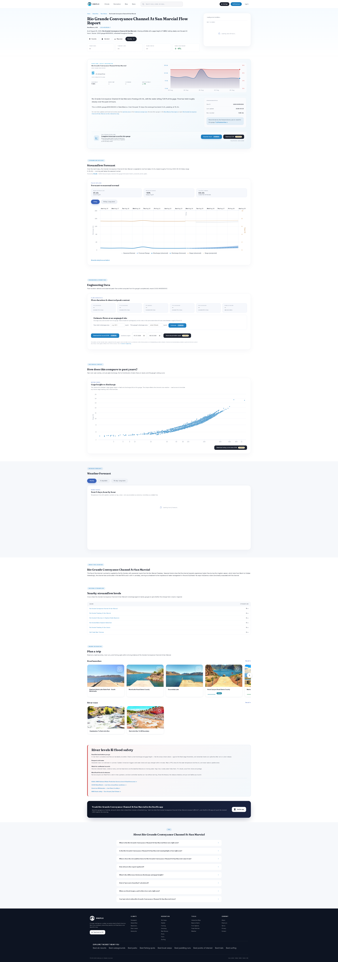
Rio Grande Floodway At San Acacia (99, 627)
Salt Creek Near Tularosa (96, 632)
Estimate (177, 325)
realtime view (126, 112)
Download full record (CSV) (104, 335)
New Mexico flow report (171, 112)
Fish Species (195, 925)
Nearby (129, 39)
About (223, 920)
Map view (118, 39)
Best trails (219, 948)
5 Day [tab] (95, 201)
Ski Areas (164, 920)
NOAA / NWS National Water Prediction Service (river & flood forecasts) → (114, 781)
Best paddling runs (183, 948)
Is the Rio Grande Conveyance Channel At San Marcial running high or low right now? (150, 851)
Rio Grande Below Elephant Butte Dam (100, 622)
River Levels (134, 928)
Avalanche (134, 931)
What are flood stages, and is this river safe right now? (139, 891)
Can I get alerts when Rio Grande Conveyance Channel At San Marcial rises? (147, 899)
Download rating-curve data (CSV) (230, 447)
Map (126, 4)
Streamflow (95, 13)
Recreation (117, 4)
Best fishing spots (147, 948)
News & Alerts (195, 923)
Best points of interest (202, 948)
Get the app (239, 809)
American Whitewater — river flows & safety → (105, 788)
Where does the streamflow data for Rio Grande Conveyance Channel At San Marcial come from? (155, 859)
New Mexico (104, 13)
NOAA (236, 958)
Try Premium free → (221, 122)
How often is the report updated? (131, 867)
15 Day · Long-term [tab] (109, 201)
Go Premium (236, 4)
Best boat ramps (165, 948)
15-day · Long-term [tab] (119, 480)
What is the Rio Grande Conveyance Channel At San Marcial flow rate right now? (149, 843)
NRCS (240, 958)
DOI (247, 958)
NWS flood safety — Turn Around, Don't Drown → (106, 791)
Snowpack (134, 920)
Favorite (92, 39)
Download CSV (233, 136)
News (134, 4)
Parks (162, 934)
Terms (223, 925)
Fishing (163, 925)
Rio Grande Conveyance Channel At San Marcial (103, 608)
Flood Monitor (195, 928)
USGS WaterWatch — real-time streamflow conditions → (108, 785)
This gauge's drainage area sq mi (148, 325)
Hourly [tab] (92, 480)
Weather (193, 931)
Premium (224, 923)
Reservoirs (134, 925)
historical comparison (140, 112)
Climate (106, 4)
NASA (244, 958)
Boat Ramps (164, 931)
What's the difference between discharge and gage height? (141, 875)
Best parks (132, 948)
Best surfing (231, 948)
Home (88, 13)
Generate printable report (177, 335)
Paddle (163, 923)
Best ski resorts (99, 948)
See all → (248, 661)
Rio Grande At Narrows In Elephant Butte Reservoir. (104, 618)
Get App (225, 4)
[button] (120, 669)
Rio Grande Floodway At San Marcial (100, 613)
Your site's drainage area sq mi (111, 325)
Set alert (106, 39)
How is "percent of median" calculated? (134, 883)
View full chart (211, 136)
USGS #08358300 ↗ (105, 27)
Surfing (163, 939)
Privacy (224, 928)
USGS (232, 958)
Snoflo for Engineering (126, 343)
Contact (224, 931)
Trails (162, 936)
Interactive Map (196, 920)
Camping (163, 928)
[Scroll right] (249, 675)
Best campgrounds (117, 948)
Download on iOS (98, 932)
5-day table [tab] (103, 480)
